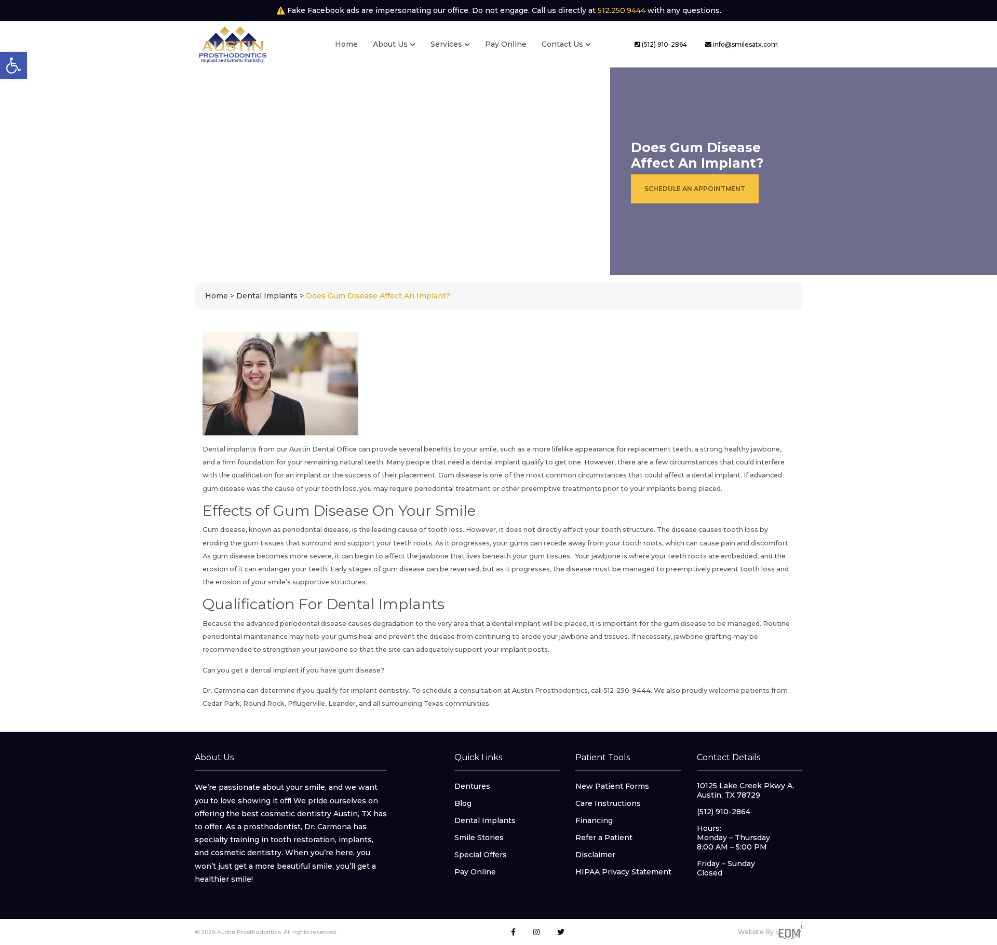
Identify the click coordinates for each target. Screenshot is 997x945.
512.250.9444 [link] (621, 10)
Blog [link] (462, 803)
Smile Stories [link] (479, 837)
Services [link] (446, 44)
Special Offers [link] (480, 854)
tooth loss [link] (338, 488)
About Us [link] (390, 44)
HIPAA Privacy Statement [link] (623, 871)
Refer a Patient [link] (603, 837)
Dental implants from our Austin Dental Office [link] (280, 449)
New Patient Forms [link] (612, 786)
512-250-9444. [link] (627, 690)
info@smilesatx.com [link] (744, 44)
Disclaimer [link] (595, 854)
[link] (13, 65)
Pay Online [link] (506, 44)
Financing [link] (594, 820)
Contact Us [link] (562, 44)
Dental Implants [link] (485, 820)
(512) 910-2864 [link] (663, 44)
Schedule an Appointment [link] (694, 189)
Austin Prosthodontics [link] (550, 690)
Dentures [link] (472, 786)
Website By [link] (756, 932)
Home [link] (346, 44)
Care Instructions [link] (608, 803)
